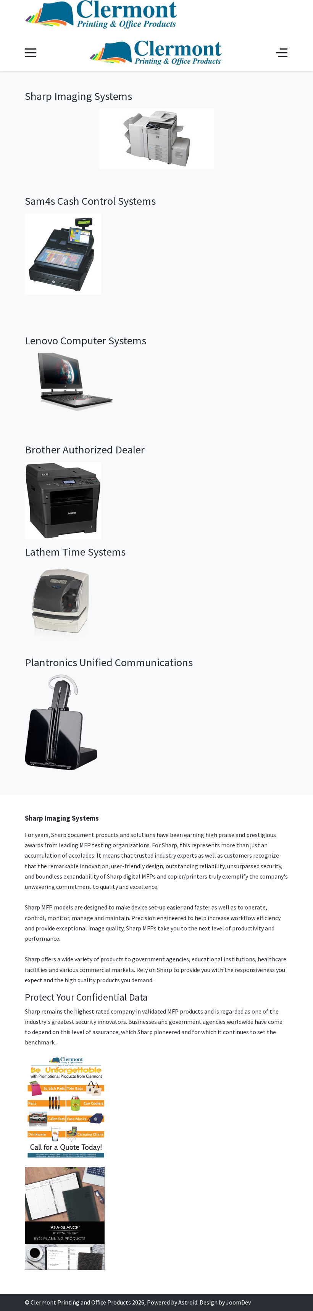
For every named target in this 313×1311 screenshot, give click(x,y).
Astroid (187, 1302)
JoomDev (238, 1302)
